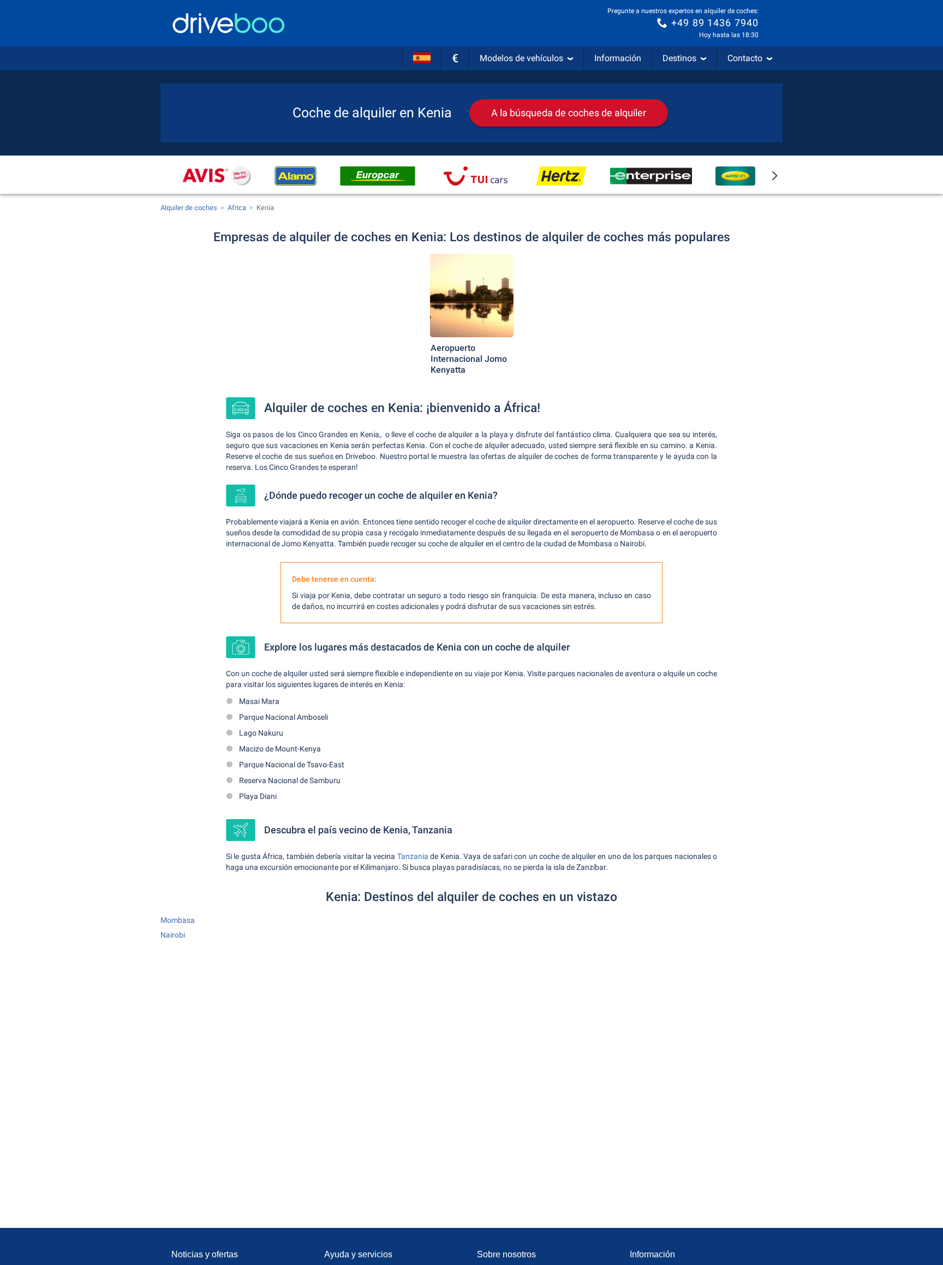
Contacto (744, 58)
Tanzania (412, 856)
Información (617, 58)
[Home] (228, 23)
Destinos (679, 58)
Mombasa (177, 920)
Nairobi (172, 934)
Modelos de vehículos (521, 58)
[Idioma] (422, 58)
